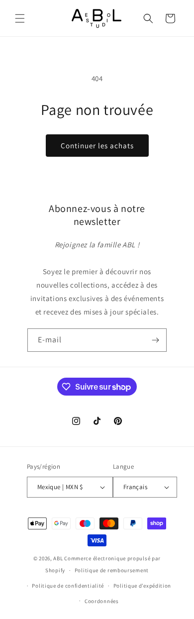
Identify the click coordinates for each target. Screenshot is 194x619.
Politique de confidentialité (68, 585)
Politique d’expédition (142, 585)
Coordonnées (102, 601)
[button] (20, 18)
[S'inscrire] (155, 340)
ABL (58, 558)
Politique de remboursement (112, 570)
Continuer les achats (97, 145)
